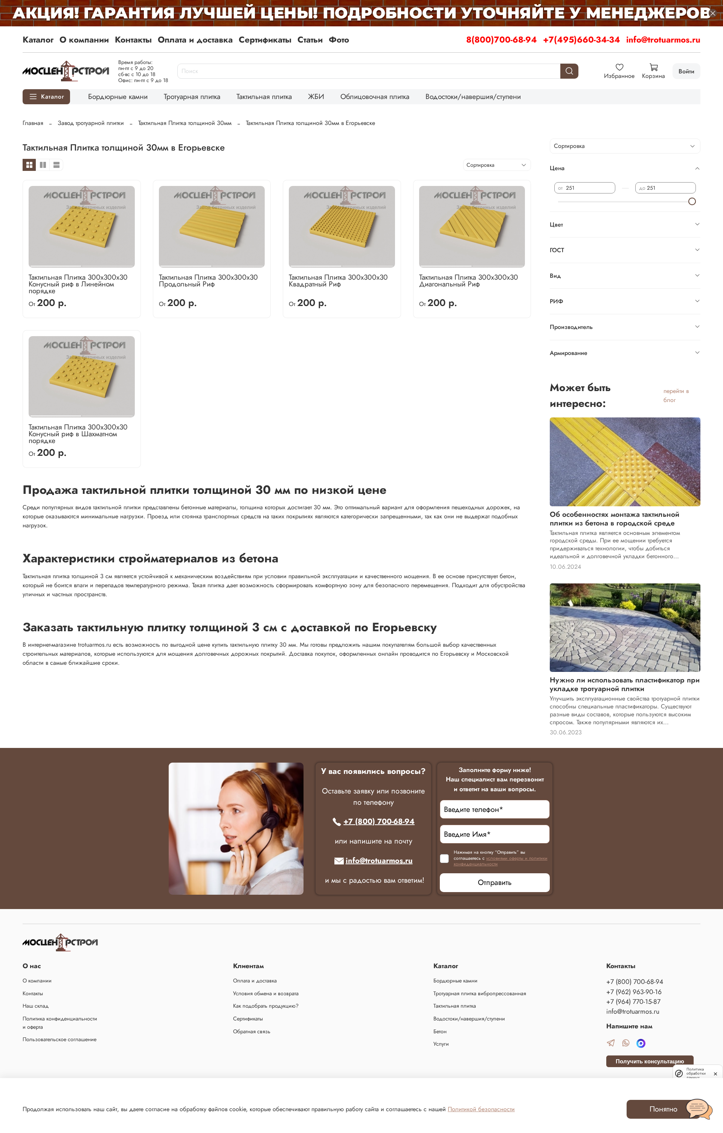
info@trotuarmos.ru (663, 40)
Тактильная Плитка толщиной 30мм (185, 123)
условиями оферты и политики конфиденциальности (501, 861)
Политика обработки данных (696, 1073)
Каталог (38, 40)
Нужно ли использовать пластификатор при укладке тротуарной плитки (625, 684)
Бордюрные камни (118, 96)
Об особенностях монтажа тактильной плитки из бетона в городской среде (614, 518)
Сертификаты (265, 40)
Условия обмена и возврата (266, 993)
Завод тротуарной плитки (91, 123)
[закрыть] (715, 1073)
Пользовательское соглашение (59, 1039)
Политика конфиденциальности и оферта (60, 1023)
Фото (339, 40)
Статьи (310, 40)
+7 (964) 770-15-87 (633, 1002)
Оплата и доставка (195, 40)
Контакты (133, 40)
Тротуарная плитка (192, 96)
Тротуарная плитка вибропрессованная (479, 993)
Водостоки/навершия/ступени (473, 96)
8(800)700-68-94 (501, 40)
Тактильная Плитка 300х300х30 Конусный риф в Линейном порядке (78, 284)
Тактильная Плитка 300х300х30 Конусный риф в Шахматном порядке (78, 434)
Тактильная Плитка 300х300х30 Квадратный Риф (338, 280)
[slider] (692, 201)
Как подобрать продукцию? (266, 1006)
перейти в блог (676, 395)
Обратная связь (251, 1031)
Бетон (440, 1031)
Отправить (495, 882)
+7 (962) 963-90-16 (634, 992)
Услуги (441, 1044)
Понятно (663, 1109)
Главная (33, 123)
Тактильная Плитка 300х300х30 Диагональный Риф (468, 280)
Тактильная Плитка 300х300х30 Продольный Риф (208, 280)
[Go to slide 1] (56, 263)
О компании (84, 40)
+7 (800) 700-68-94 (379, 821)
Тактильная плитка (264, 96)
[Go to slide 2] (107, 263)
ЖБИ (316, 96)
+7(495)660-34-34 (581, 40)
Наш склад (36, 1006)
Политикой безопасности (481, 1109)
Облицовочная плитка (374, 96)
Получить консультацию (650, 1061)
